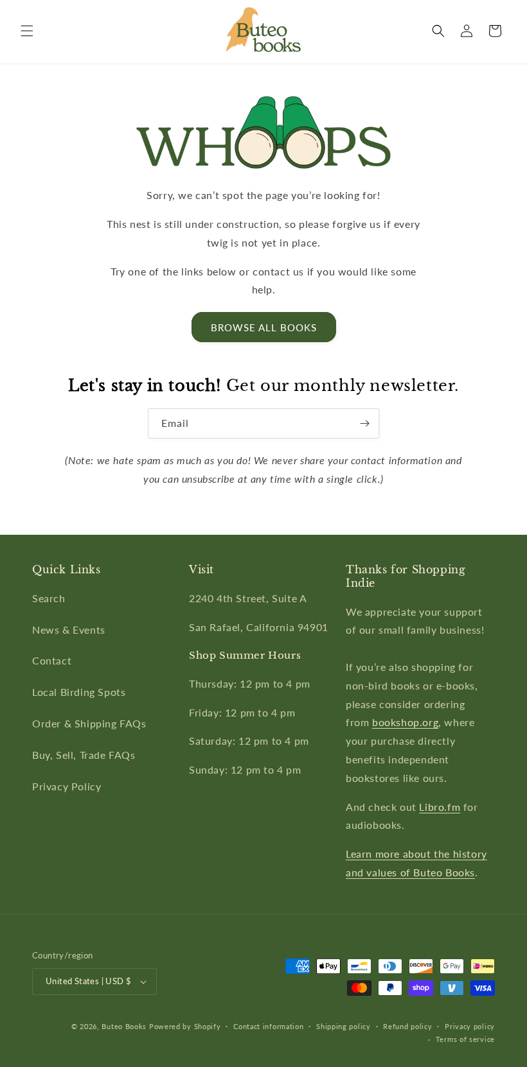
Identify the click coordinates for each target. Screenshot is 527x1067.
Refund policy (407, 1026)
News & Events (68, 629)
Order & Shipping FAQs (89, 723)
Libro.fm (439, 807)
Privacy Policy (66, 786)
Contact (51, 660)
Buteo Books (124, 1026)
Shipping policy (343, 1026)
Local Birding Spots (78, 692)
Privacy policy (470, 1026)
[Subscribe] (364, 423)
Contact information (268, 1026)
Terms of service (465, 1039)
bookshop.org (405, 722)
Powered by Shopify (185, 1026)
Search (49, 598)
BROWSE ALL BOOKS (264, 327)
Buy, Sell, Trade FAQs (84, 755)
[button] (27, 31)
